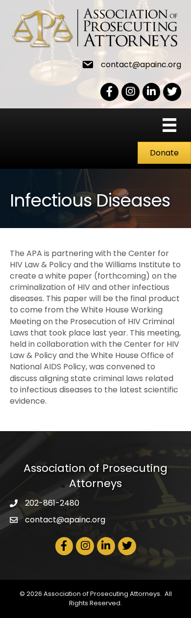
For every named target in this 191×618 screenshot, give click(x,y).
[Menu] (169, 125)
